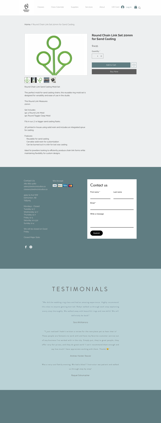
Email (93, 203)
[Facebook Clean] (25, 247)
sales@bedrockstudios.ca (35, 186)
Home (27, 24)
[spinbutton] (98, 56)
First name (95, 192)
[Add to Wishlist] (134, 65)
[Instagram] (30, 247)
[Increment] (101, 56)
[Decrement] (94, 56)
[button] (135, 6)
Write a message (97, 214)
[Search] (139, 7)
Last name (117, 192)
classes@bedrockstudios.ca (35, 189)
